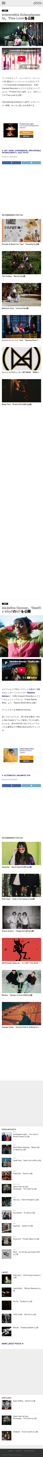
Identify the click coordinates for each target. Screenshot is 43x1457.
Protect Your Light (27, 124)
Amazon (27, 132)
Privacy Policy (29, 1451)
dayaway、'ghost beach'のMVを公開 (17, 867)
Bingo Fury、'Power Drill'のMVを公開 (16, 404)
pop (28, 776)
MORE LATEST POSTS (12, 1344)
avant (11, 151)
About (10, 1451)
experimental (21, 151)
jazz (19, 153)
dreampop (21, 776)
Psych (25, 153)
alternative (10, 776)
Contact (19, 1451)
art (6, 151)
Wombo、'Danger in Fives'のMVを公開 (17, 995)
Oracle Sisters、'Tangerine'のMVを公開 (18, 931)
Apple (27, 136)
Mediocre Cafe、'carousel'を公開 (15, 308)
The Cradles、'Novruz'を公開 (13, 276)
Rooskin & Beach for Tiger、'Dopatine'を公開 (20, 244)
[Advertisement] (21, 188)
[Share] (11, 162)
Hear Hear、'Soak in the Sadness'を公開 (18, 899)
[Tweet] (31, 162)
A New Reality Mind (27, 749)
